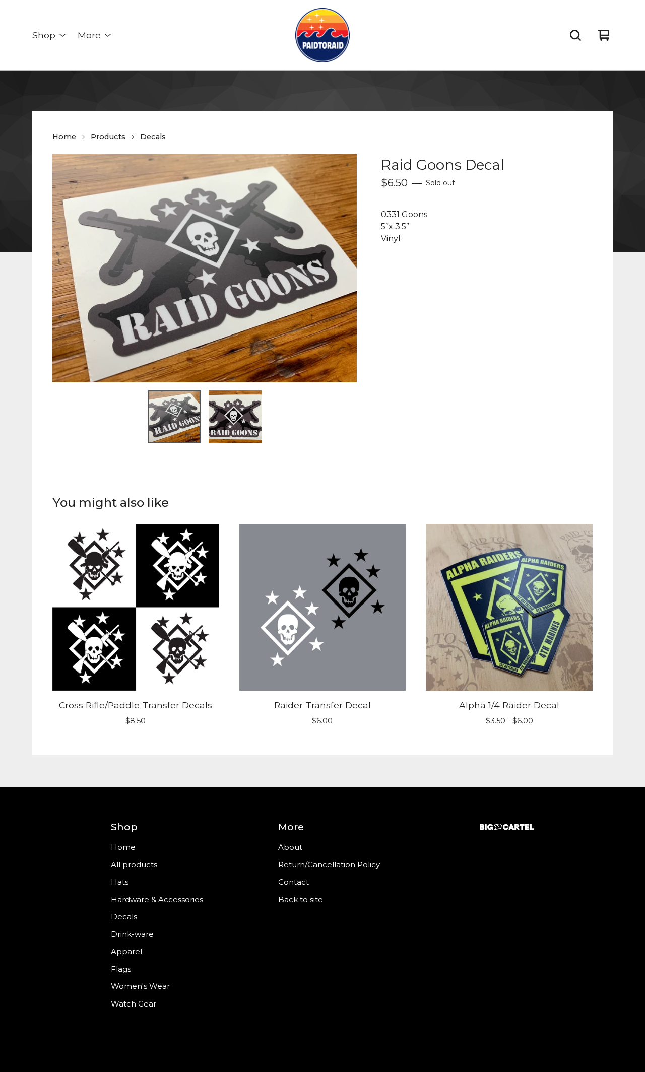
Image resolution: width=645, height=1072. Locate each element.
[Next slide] (343, 268)
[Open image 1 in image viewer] (204, 268)
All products (134, 864)
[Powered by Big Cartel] (507, 827)
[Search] (575, 35)
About (290, 847)
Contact (293, 882)
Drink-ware (132, 934)
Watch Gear (133, 1004)
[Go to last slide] (66, 268)
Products (108, 136)
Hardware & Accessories (157, 899)
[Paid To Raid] (322, 35)
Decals (153, 136)
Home (64, 136)
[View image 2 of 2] (235, 416)
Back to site (300, 899)
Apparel (126, 951)
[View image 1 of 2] (174, 416)
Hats (119, 882)
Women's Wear (140, 986)
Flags (121, 969)
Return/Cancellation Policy (329, 864)
